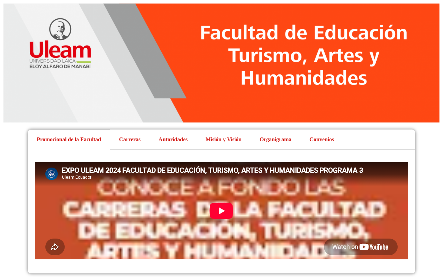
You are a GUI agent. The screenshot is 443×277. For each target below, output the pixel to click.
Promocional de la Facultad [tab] (69, 139)
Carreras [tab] (130, 139)
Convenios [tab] (321, 139)
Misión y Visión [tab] (224, 139)
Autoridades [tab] (173, 139)
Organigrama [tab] (275, 139)
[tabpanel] (221, 212)
